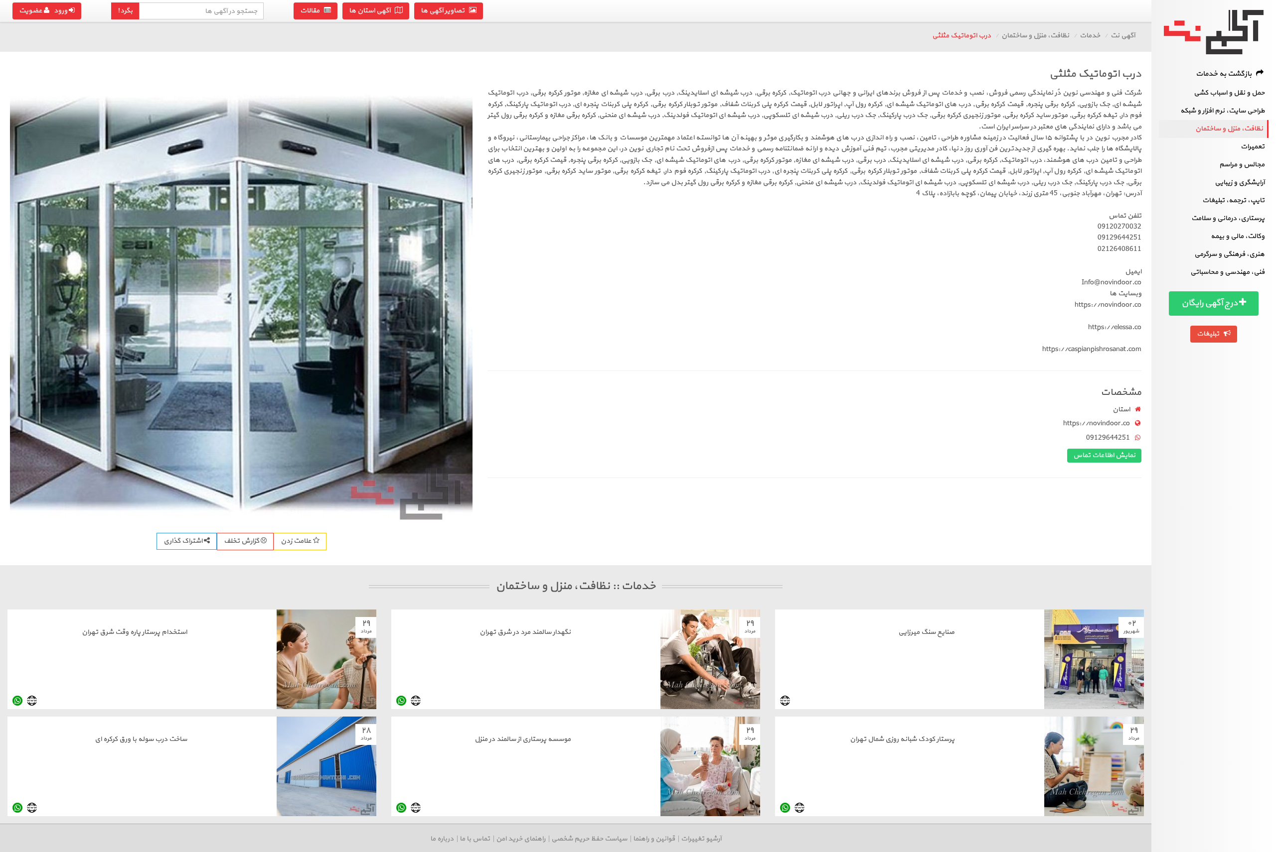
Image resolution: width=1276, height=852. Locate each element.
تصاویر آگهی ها (445, 10)
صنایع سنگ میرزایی (926, 632)
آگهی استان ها (372, 10)
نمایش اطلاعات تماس (1104, 455)
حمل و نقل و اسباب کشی (1229, 93)
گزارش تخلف (242, 541)
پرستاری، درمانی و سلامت (1228, 218)
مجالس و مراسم (1242, 164)
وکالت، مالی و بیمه (1238, 236)
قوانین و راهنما (654, 839)
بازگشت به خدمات (1226, 74)
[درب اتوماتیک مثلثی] (241, 294)
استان (1121, 409)
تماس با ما (475, 839)
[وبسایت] (785, 700)
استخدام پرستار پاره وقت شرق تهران (134, 632)
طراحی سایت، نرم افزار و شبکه (1222, 111)
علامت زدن (297, 541)
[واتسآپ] (401, 700)
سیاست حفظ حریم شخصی (589, 839)
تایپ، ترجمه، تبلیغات (1233, 200)
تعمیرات (1253, 146)
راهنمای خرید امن (520, 839)
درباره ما (442, 839)
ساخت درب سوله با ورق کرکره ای (141, 739)
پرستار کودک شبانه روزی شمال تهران (902, 739)
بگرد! (125, 10)
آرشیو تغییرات (701, 839)
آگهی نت (1123, 35)
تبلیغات (1210, 334)
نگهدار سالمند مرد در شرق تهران (525, 632)
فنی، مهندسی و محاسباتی (1227, 272)
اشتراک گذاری (183, 541)
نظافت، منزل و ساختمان (1229, 128)
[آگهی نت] (1213, 32)
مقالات (312, 10)
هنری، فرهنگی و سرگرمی (1229, 254)
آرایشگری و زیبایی (1240, 182)
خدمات (1090, 35)
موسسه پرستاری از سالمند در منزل (523, 739)
